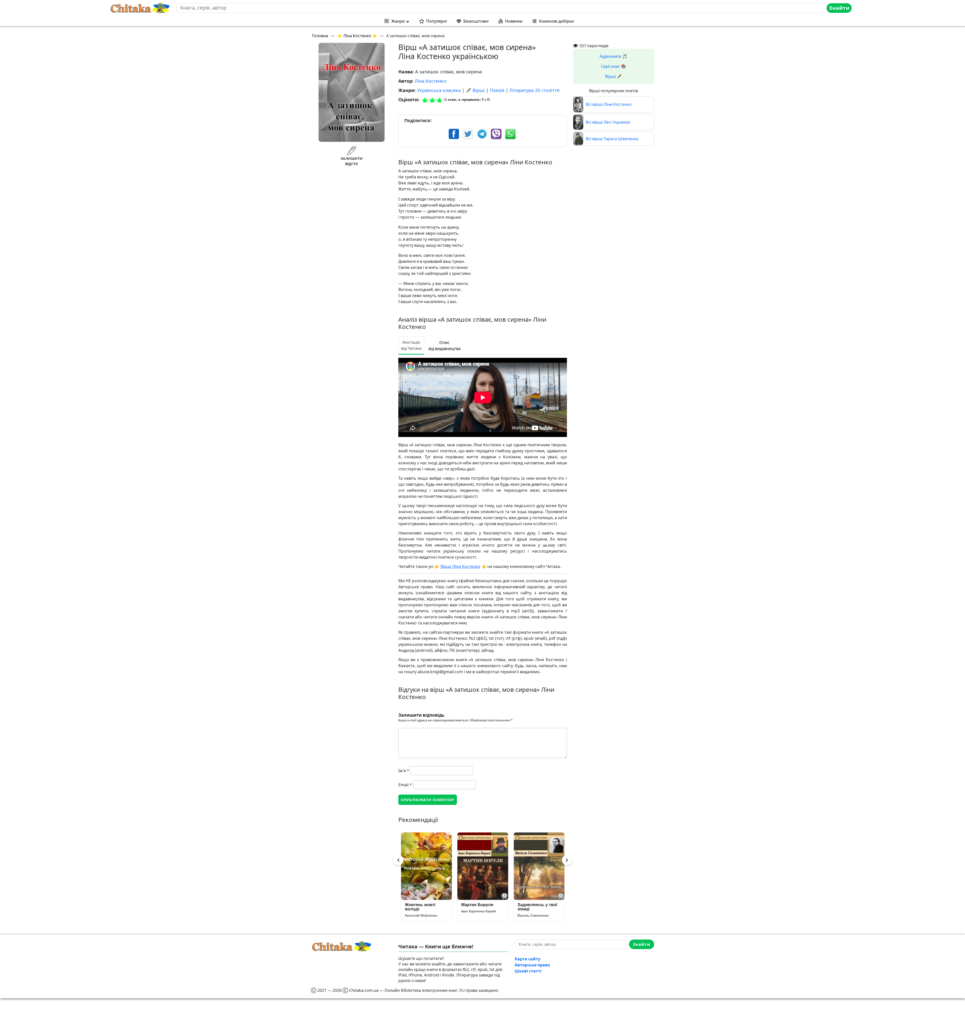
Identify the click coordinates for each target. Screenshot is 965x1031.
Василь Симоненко (477, 915)
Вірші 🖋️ (613, 76)
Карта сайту (527, 959)
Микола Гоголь (529, 915)
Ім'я (403, 770)
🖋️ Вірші (475, 90)
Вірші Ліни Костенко (460, 566)
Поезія (497, 90)
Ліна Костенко (430, 81)
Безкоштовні (476, 21)
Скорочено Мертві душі (536, 907)
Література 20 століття (534, 90)
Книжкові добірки (556, 21)
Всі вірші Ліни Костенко (609, 104)
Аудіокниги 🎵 (613, 56)
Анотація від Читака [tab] (411, 345)
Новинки (513, 21)
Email (405, 785)
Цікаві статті (528, 971)
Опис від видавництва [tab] (444, 345)
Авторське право (532, 965)
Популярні (436, 21)
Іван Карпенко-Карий (422, 911)
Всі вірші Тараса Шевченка (612, 138)
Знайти (839, 8)
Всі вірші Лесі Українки (608, 122)
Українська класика (439, 90)
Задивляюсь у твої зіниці (481, 907)
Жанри (398, 21)
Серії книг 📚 (613, 66)
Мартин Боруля (421, 905)
